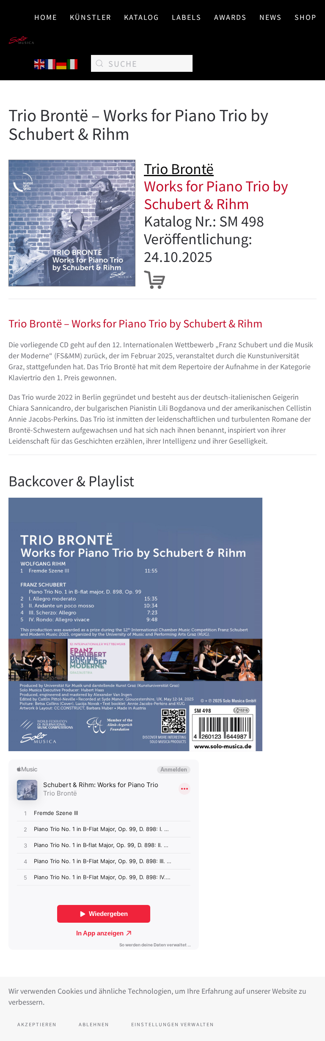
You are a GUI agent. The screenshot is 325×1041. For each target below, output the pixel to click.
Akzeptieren (37, 1024)
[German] (61, 62)
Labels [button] (186, 17)
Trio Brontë (179, 168)
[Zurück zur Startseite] (21, 40)
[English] (39, 62)
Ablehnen (94, 1024)
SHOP (306, 17)
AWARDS (230, 17)
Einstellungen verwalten (172, 1024)
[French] (50, 62)
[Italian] (72, 62)
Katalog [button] (141, 17)
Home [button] (45, 17)
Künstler (90, 17)
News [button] (270, 17)
